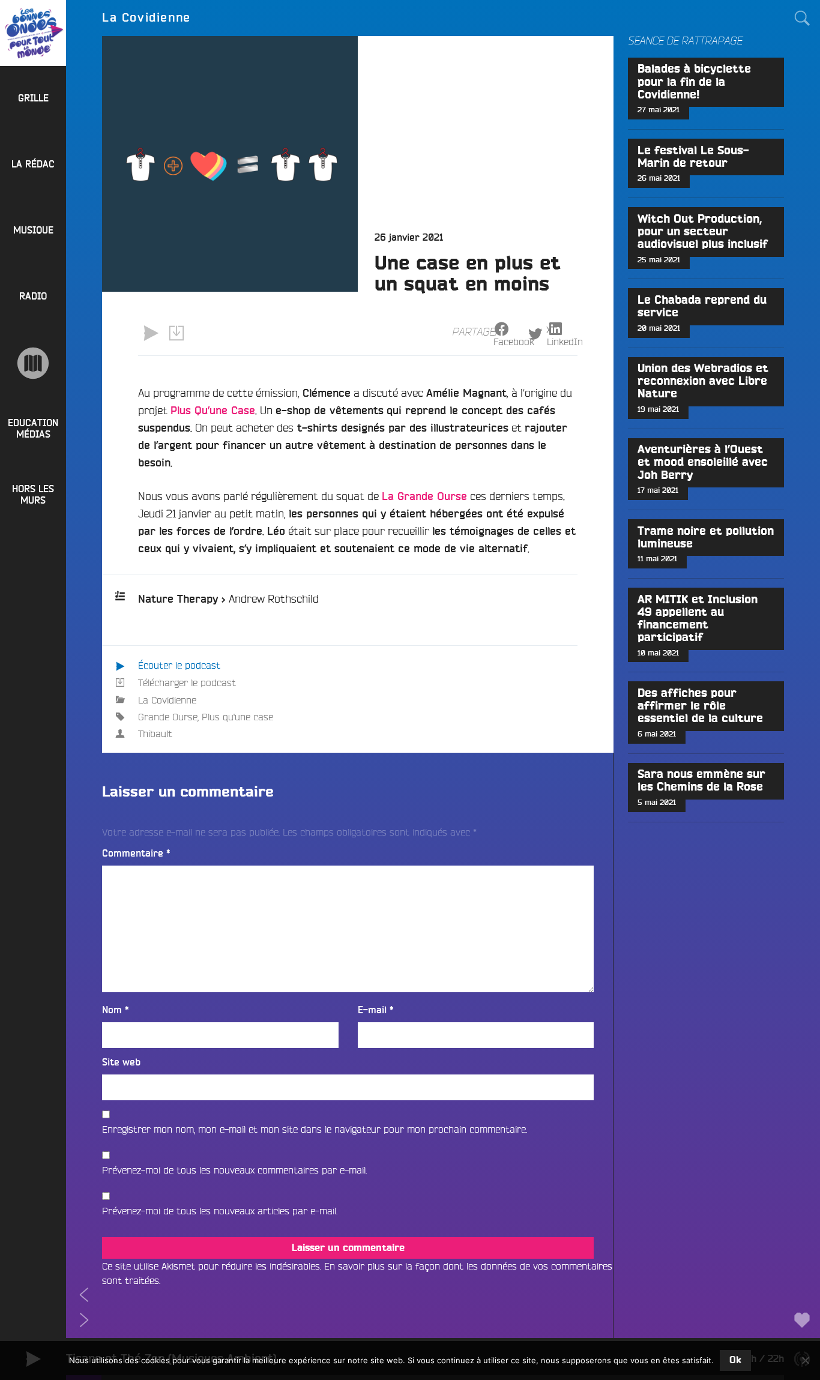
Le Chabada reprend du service (702, 307)
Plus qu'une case (237, 716)
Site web (121, 1062)
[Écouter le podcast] (150, 333)
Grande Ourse (167, 716)
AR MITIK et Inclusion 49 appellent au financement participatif (698, 618)
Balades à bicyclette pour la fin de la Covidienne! (694, 82)
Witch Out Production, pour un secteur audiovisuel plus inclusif (703, 232)
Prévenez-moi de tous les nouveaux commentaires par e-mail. (234, 1170)
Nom (115, 1010)
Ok (735, 1360)
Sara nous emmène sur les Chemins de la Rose (701, 781)
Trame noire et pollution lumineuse (706, 538)
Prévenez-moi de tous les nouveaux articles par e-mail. (219, 1210)
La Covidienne (167, 700)
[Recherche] (802, 18)
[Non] (805, 1360)
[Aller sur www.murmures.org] (33, 363)
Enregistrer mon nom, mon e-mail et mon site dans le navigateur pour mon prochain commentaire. (314, 1129)
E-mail (376, 1010)
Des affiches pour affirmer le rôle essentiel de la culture (700, 706)
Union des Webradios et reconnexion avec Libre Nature (703, 381)
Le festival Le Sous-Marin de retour (693, 157)
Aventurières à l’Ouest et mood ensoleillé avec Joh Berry (703, 462)
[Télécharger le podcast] (175, 333)
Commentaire (136, 853)
